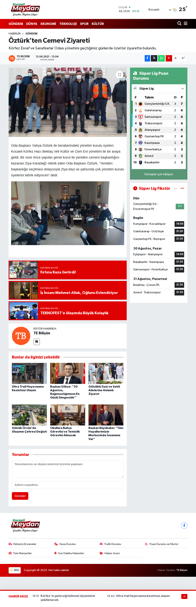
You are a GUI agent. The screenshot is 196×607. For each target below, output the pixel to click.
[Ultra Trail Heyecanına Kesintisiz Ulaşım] (29, 373)
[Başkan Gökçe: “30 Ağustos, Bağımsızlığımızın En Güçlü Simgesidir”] (67, 373)
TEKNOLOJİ (68, 23)
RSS (16, 570)
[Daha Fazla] (169, 58)
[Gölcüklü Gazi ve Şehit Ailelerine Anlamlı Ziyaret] (105, 373)
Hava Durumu (67, 544)
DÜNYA (31, 23)
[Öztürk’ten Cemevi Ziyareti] (68, 102)
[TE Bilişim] (21, 335)
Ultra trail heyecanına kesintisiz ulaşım (143, 596)
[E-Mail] (36, 342)
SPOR (84, 23)
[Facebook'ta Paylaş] (147, 58)
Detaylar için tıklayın (159, 174)
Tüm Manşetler (22, 553)
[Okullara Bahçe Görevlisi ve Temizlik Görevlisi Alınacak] (67, 414)
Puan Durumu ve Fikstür (164, 544)
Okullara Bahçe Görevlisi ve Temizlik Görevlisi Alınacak (65, 431)
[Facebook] (184, 525)
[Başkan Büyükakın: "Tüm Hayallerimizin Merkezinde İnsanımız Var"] (105, 414)
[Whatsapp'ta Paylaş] (161, 58)
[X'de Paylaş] (154, 58)
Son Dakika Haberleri (71, 553)
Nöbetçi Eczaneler (24, 544)
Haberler (15, 33)
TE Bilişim (41, 333)
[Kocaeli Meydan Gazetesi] (25, 9)
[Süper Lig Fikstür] (182, 188)
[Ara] (179, 24)
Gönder (20, 496)
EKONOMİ (48, 23)
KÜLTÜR (98, 23)
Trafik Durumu (112, 544)
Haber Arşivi (112, 553)
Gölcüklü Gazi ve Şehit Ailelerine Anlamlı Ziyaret (104, 390)
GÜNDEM (16, 23)
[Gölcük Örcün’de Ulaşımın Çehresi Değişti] (29, 414)
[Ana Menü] (185, 24)
